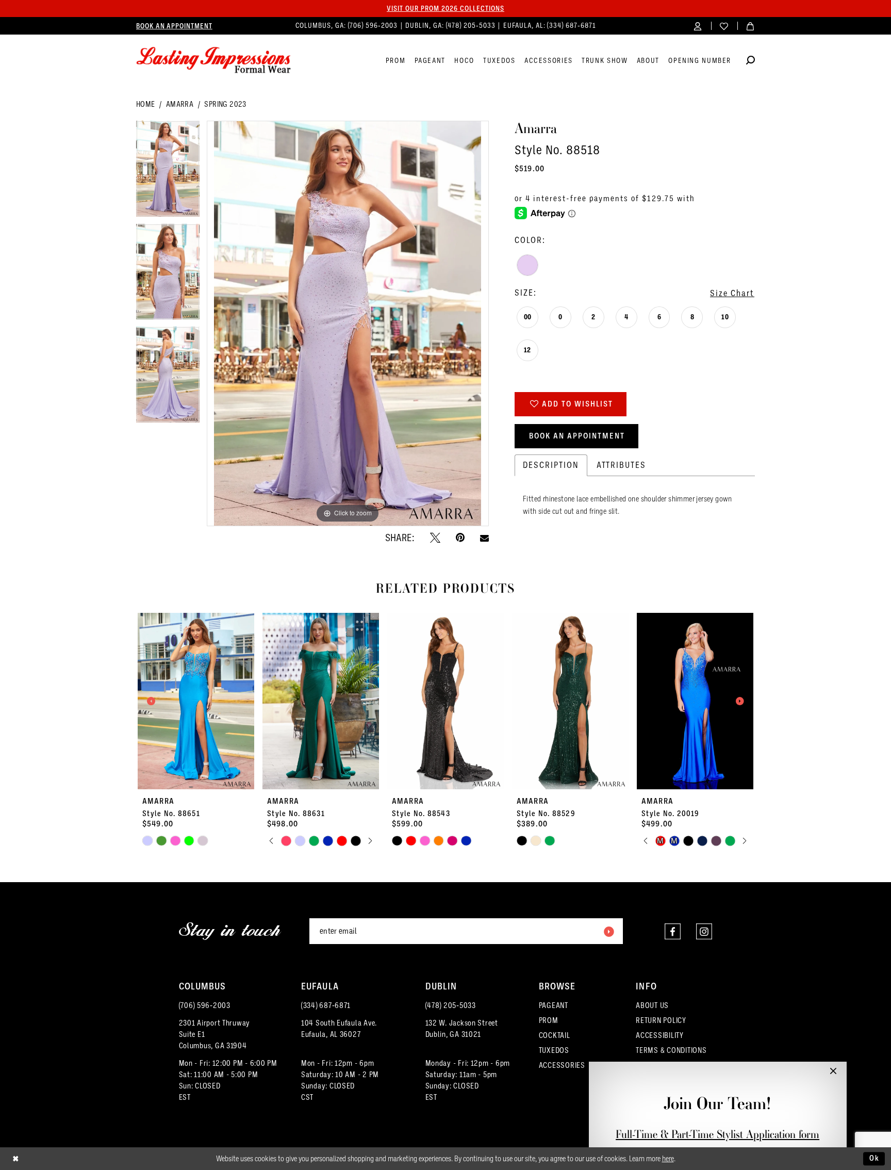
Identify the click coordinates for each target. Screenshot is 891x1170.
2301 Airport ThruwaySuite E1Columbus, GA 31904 (215, 1034)
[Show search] (750, 62)
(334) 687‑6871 (571, 25)
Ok (874, 1158)
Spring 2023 (225, 104)
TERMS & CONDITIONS (671, 1050)
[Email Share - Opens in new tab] (484, 537)
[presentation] (196, 701)
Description (551, 465)
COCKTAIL (554, 1035)
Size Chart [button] (732, 293)
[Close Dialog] (15, 1159)
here (668, 1159)
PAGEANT (553, 1005)
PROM (548, 1020)
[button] (698, 25)
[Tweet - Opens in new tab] (435, 537)
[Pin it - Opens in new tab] (460, 537)
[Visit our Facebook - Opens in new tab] (673, 931)
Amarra (179, 104)
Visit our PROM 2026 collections (445, 8)
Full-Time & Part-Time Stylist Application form (717, 1134)
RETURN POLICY (661, 1020)
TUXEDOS (554, 1050)
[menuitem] (174, 25)
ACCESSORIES (562, 1065)
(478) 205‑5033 (472, 25)
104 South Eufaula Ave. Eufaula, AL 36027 (339, 1028)
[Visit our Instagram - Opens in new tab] (704, 931)
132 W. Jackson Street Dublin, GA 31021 (461, 1028)
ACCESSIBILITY (660, 1035)
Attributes (621, 465)
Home (145, 104)
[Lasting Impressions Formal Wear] (213, 60)
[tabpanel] (168, 172)
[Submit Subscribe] (608, 931)
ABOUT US (652, 1005)
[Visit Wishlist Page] (724, 25)
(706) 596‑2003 (374, 25)
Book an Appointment (577, 436)
